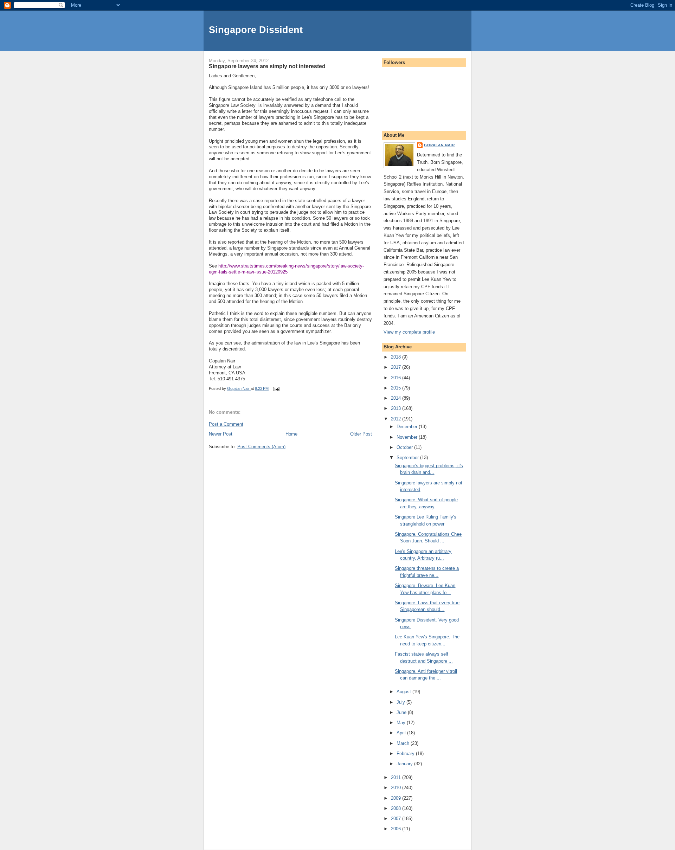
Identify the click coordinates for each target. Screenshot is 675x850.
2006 (396, 828)
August (404, 691)
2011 (396, 777)
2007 (396, 818)
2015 (396, 388)
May (402, 722)
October (405, 447)
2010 (396, 787)
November (408, 437)
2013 (396, 408)
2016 (396, 377)
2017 (396, 367)
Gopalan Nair (439, 145)
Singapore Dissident (256, 29)
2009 (396, 798)
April (402, 732)
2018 (396, 357)
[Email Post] (276, 389)
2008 (396, 808)
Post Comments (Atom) (261, 446)
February (406, 753)
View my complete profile (409, 332)
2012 (396, 418)
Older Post (361, 434)
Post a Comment (226, 424)
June (402, 712)
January (405, 763)
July (401, 702)
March (404, 743)
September (408, 457)
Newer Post (220, 434)
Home (291, 434)
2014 (396, 398)
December (408, 426)
